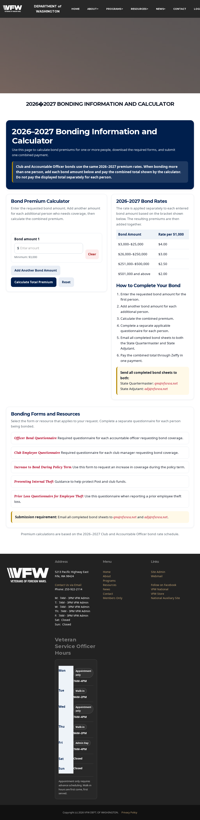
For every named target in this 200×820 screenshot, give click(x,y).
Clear (92, 254)
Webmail (156, 576)
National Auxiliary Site (165, 598)
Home (107, 572)
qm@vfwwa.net (166, 383)
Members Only (112, 598)
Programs (109, 580)
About (107, 576)
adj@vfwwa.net (156, 389)
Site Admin (158, 572)
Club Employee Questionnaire (37, 452)
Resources (109, 585)
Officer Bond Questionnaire (36, 438)
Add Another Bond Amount (35, 270)
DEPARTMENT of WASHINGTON (47, 8)
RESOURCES (138, 8)
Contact (108, 594)
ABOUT (92, 8)
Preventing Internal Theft (34, 481)
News (106, 589)
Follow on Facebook (163, 585)
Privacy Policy (129, 812)
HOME (75, 8)
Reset (66, 282)
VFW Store (157, 594)
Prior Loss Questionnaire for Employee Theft (49, 496)
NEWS (160, 8)
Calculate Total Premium (33, 282)
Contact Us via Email (68, 585)
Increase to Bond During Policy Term (43, 467)
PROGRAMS (113, 8)
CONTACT (179, 8)
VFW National (159, 589)
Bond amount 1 (27, 239)
